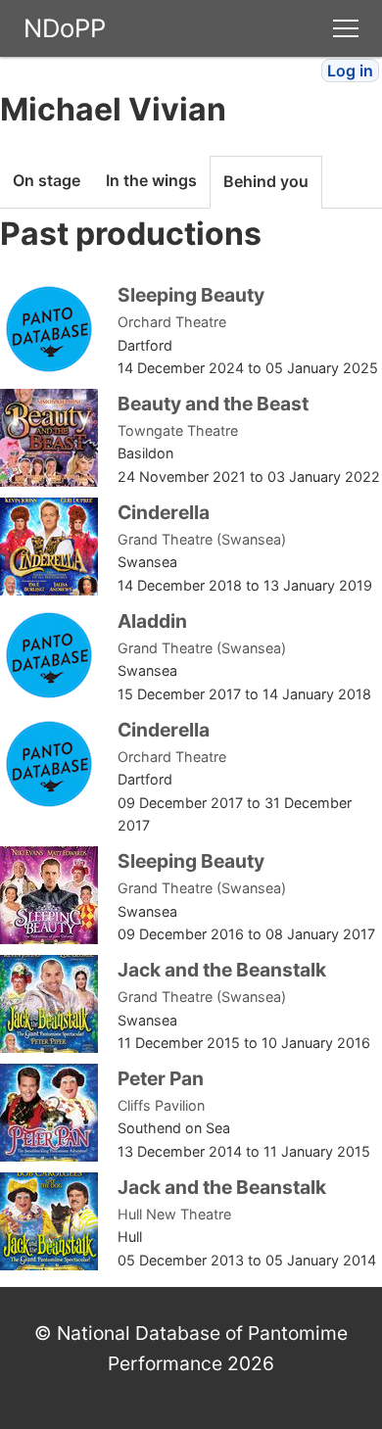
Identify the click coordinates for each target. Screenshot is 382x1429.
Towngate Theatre (178, 430)
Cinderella (164, 512)
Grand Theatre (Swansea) (202, 539)
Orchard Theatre (172, 321)
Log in (350, 70)
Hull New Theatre (174, 1214)
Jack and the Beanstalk (222, 969)
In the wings (151, 180)
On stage (46, 180)
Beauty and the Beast (213, 403)
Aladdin (152, 621)
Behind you (266, 181)
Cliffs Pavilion (161, 1105)
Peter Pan (161, 1078)
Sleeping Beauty (191, 295)
